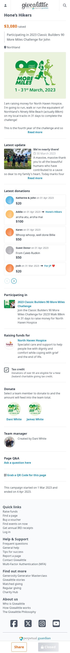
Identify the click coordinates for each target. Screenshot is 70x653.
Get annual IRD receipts (18, 528)
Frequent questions (15, 543)
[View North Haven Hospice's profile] (10, 348)
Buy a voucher (12, 520)
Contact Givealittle (14, 560)
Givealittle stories (14, 580)
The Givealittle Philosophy (19, 612)
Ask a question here (17, 463)
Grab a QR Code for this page (26, 475)
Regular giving (12, 588)
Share (19, 647)
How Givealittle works (17, 608)
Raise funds (10, 511)
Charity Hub (10, 592)
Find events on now (15, 524)
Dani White (14, 419)
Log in (7, 532)
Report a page (12, 556)
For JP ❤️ (49, 265)
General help (11, 548)
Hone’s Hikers (54, 211)
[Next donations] (14, 281)
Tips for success (13, 552)
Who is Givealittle (14, 604)
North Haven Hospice (32, 340)
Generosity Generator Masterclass (25, 576)
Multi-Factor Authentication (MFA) (24, 564)
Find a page (10, 515)
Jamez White (35, 419)
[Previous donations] (7, 281)
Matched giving (13, 584)
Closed (50, 647)
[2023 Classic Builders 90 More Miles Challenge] (11, 312)
